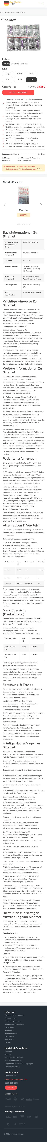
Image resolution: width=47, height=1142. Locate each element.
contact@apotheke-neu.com (16, 1079)
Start (1, 12)
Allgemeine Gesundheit (11, 12)
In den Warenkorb (18, 92)
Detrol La (23, 210)
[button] (23, 215)
